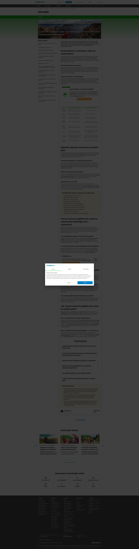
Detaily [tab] (69, 269)
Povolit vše (85, 282)
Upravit (68, 282)
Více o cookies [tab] (86, 269)
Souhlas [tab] (53, 269)
